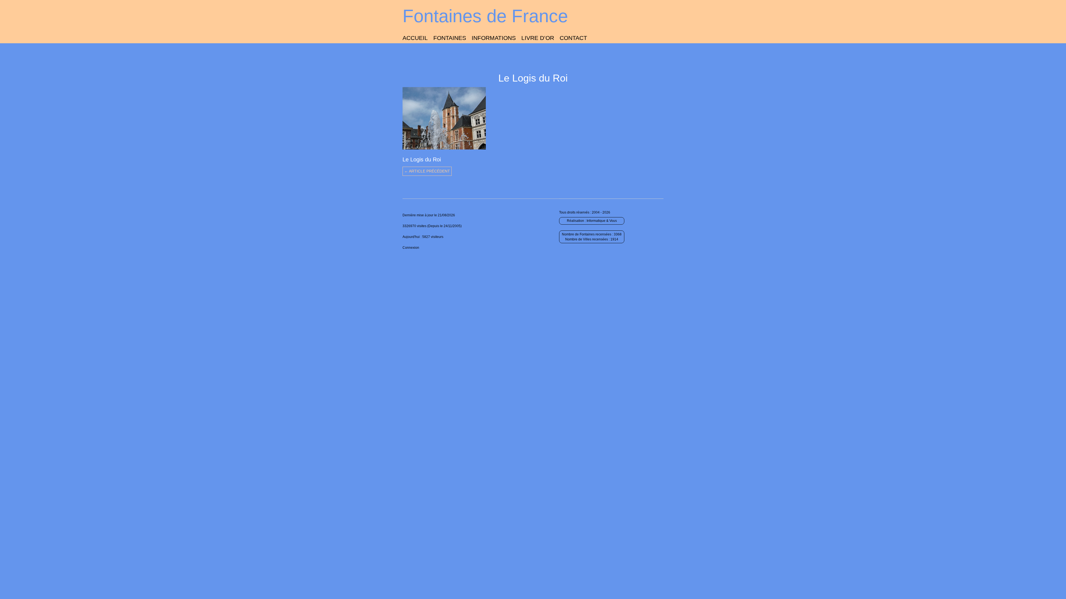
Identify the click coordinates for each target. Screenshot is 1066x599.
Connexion (411, 248)
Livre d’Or (537, 38)
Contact (573, 38)
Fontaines (449, 38)
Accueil (415, 38)
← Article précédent (427, 171)
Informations (494, 38)
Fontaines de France (485, 16)
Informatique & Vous (602, 221)
